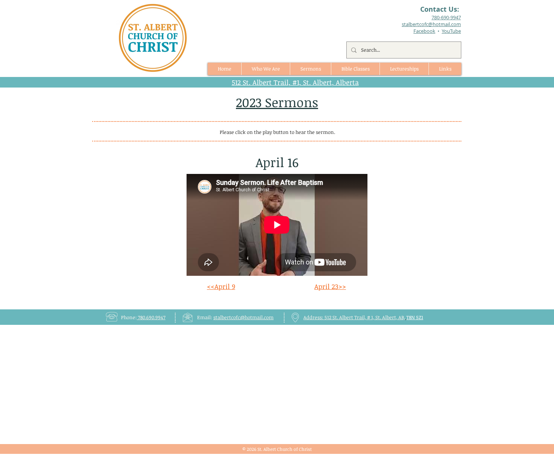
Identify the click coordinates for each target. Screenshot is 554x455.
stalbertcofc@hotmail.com (243, 317)
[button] (310, 69)
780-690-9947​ (446, 17)
